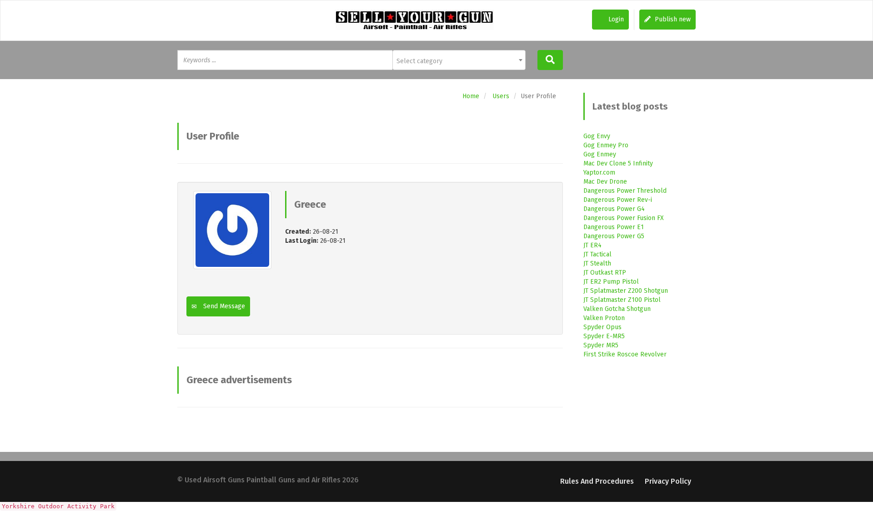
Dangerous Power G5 (613, 236)
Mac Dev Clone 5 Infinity (618, 163)
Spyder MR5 (600, 345)
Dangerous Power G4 (614, 209)
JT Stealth (597, 263)
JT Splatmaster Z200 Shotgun (625, 291)
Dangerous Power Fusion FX (623, 218)
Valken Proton (604, 318)
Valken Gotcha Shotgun (617, 309)
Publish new (672, 19)
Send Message (223, 306)
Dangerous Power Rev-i (617, 200)
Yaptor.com (599, 172)
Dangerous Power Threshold (625, 191)
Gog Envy (596, 136)
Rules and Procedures (597, 481)
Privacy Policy (668, 481)
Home (470, 96)
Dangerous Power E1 (613, 227)
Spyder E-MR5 (604, 336)
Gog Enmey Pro (605, 145)
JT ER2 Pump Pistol (611, 282)
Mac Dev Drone (605, 181)
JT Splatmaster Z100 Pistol (622, 300)
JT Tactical (597, 254)
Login (615, 19)
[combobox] (459, 60)
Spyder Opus (602, 327)
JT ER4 (592, 245)
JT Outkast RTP (604, 272)
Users (500, 96)
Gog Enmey (599, 154)
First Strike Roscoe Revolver (625, 354)
